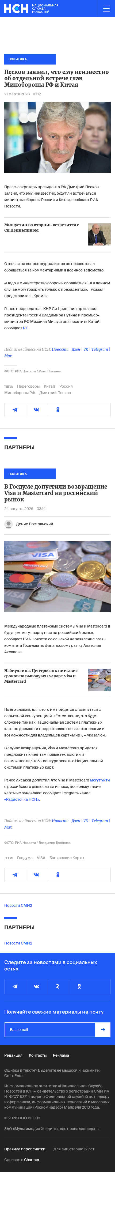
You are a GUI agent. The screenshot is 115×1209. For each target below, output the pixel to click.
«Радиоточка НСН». (22, 799)
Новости (60, 349)
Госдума (25, 857)
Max (8, 355)
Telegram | (100, 349)
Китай (49, 386)
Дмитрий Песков (55, 392)
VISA (41, 857)
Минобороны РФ (19, 392)
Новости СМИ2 (18, 905)
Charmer (31, 1159)
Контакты (38, 1055)
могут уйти (100, 780)
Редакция (13, 1055)
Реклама (61, 1055)
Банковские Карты (66, 857)
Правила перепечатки (24, 1149)
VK (85, 349)
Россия (66, 386)
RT (25, 328)
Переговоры (28, 386)
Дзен (76, 349)
